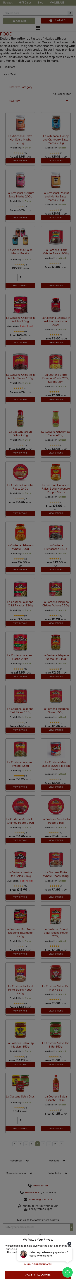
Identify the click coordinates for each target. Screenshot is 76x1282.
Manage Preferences (38, 1264)
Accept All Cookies (38, 1274)
